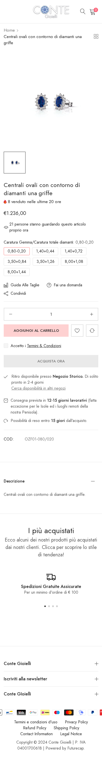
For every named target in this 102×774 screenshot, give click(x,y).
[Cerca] (83, 12)
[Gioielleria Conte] (51, 11)
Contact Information (36, 734)
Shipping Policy (66, 728)
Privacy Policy (76, 722)
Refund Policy (34, 728)
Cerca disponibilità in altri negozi (38, 388)
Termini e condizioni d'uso (35, 722)
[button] (77, 330)
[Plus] (91, 314)
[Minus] (10, 314)
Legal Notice (71, 734)
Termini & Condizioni (44, 346)
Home (9, 30)
